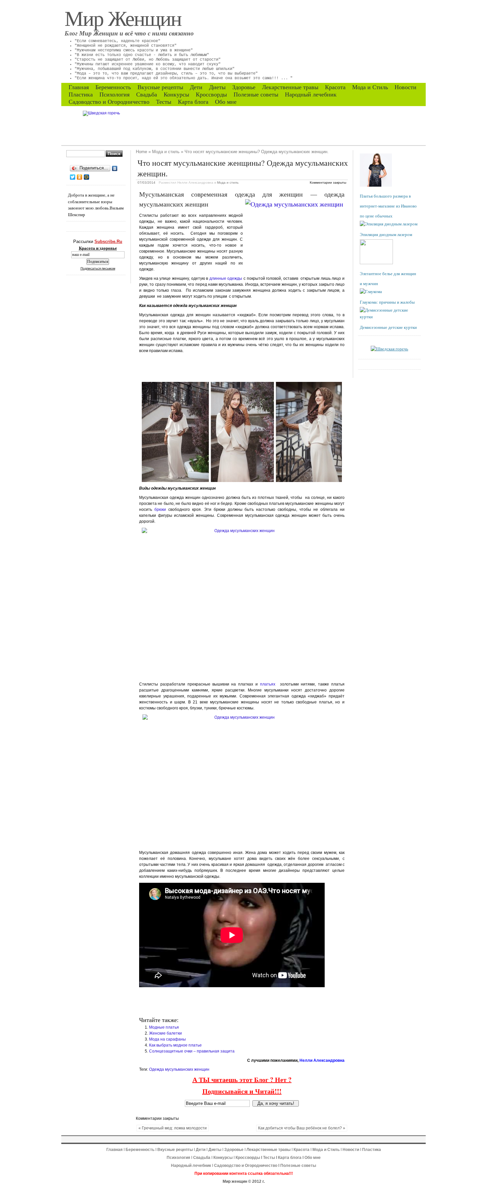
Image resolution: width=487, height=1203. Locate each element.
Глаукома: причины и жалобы (387, 302)
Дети (196, 87)
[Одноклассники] (79, 177)
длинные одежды (226, 278)
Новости (405, 87)
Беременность (113, 87)
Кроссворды (211, 94)
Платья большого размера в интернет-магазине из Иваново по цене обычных (388, 206)
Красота (335, 87)
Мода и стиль (166, 151)
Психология (114, 94)
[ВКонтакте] (114, 168)
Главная (79, 87)
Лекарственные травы (290, 87)
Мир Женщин (123, 17)
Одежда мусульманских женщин (179, 1069)
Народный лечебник (311, 94)
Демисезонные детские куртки (388, 327)
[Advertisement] (216, 367)
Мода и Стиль (370, 87)
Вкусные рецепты (160, 87)
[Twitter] (72, 177)
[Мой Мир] (86, 177)
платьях (267, 684)
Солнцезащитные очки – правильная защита (192, 1051)
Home (141, 151)
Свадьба (146, 94)
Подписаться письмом (98, 268)
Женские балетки (165, 1033)
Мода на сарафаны (167, 1039)
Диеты (217, 87)
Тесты (163, 101)
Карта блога (193, 101)
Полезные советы (256, 94)
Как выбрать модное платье (175, 1045)
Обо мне (226, 101)
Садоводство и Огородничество (109, 101)
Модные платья (164, 1027)
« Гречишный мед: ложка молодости (172, 1128)
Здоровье (243, 87)
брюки (160, 509)
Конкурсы (176, 94)
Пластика (81, 94)
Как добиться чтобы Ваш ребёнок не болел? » (301, 1128)
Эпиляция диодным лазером (386, 234)
